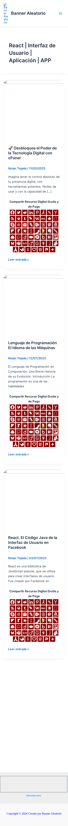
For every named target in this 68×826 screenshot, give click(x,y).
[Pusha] (37, 231)
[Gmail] (25, 225)
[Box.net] (43, 237)
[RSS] (12, 218)
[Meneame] (55, 218)
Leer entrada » (18, 259)
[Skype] (12, 225)
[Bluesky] (12, 243)
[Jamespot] (49, 243)
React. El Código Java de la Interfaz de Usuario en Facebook (32, 542)
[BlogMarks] (43, 231)
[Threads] (43, 225)
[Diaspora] (49, 218)
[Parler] (46, 249)
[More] (52, 249)
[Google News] (25, 243)
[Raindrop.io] (12, 237)
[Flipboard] (12, 231)
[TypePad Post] (31, 237)
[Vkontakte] (37, 218)
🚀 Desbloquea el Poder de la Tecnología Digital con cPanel (32, 153)
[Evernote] (49, 231)
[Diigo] (25, 237)
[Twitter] (18, 212)
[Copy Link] (49, 212)
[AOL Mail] (43, 218)
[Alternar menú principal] (60, 13)
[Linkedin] (31, 212)
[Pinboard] (31, 218)
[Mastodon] (49, 225)
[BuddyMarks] (55, 243)
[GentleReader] (37, 243)
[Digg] (18, 225)
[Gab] (43, 243)
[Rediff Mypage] (18, 231)
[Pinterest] (37, 212)
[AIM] (43, 212)
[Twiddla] (55, 231)
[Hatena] (49, 237)
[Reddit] (25, 212)
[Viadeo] (31, 243)
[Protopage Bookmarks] (25, 231)
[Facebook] (12, 212)
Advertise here (33, 795)
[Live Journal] (31, 225)
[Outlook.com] (37, 225)
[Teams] (18, 243)
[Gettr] (28, 249)
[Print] (18, 218)
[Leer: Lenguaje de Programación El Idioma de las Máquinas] (34, 305)
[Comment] (18, 237)
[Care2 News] (21, 249)
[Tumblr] (25, 218)
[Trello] (55, 237)
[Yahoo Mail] (55, 212)
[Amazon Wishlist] (55, 225)
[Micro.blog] (37, 237)
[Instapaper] (31, 231)
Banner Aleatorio (28, 13)
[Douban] (40, 249)
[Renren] (15, 249)
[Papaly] (34, 249)
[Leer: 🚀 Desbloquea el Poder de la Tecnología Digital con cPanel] (34, 110)
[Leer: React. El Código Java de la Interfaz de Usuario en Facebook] (34, 500)
